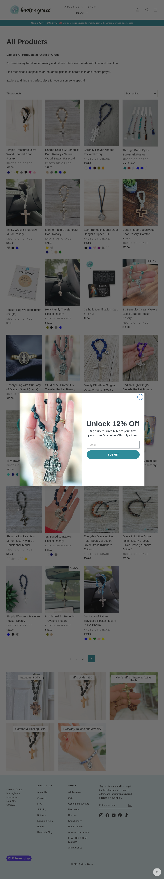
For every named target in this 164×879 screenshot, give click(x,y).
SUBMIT (113, 455)
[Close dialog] (140, 397)
